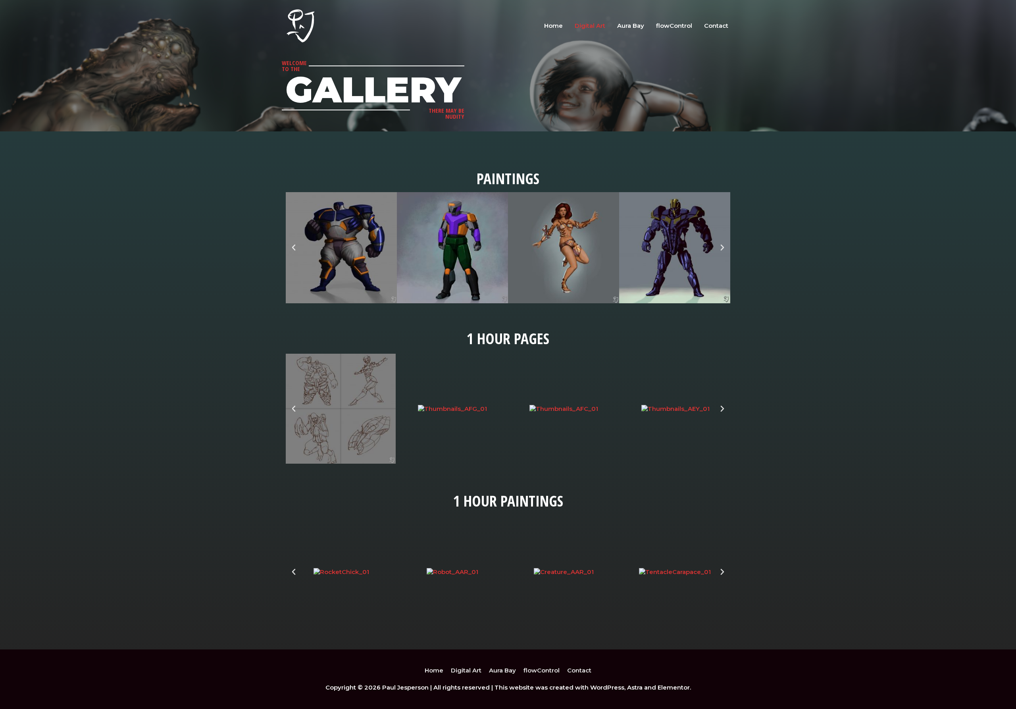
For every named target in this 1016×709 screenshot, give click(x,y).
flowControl (674, 25)
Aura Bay (630, 25)
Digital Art (590, 25)
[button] (294, 248)
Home (553, 25)
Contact (716, 25)
